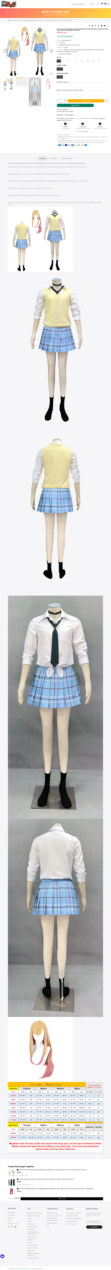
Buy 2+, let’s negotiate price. (65, 36)
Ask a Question (69, 115)
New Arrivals (60, 51)
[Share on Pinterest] (95, 26)
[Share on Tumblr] (98, 26)
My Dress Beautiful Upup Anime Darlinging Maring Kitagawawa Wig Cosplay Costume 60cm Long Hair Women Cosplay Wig (56, 1188)
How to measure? (71, 1224)
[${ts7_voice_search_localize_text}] (91, 4)
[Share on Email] (104, 26)
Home (9, 20)
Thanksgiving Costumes (71, 51)
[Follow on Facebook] (9, 1226)
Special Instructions (62, 82)
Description (42, 158)
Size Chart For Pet (71, 1221)
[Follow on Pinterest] (12, 1226)
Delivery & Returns (66, 158)
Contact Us (30, 1224)
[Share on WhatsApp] (108, 26)
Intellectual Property (33, 1258)
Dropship (29, 1242)
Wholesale (30, 1240)
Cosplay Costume (69, 50)
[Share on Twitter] (92, 26)
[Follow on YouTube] (16, 1226)
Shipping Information (33, 1216)
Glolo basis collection (80, 50)
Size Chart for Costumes (73, 1213)
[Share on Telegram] (101, 26)
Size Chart (54, 158)
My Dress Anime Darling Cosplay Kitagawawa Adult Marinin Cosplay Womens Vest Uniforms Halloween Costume (53, 1170)
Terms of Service (32, 1248)
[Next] (51, 50)
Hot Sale (101, 50)
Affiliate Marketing (32, 1245)
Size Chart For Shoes (72, 1216)
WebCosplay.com (66, 40)
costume (62, 42)
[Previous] (5, 50)
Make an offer (77, 106)
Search (29, 1218)
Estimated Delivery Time (34, 1213)
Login (9, 1221)
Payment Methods (32, 1227)
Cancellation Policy (52, 1223)
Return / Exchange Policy (54, 1216)
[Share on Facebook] (89, 26)
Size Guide (60, 115)
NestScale (86, 131)
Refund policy (31, 1229)
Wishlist (10, 1218)
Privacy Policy (31, 1250)
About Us (30, 1221)
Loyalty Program (32, 1237)
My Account (11, 1212)
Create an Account (13, 1223)
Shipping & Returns (52, 1213)
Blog (48, 1226)
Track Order (11, 1215)
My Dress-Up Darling (65, 54)
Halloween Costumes (93, 50)
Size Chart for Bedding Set (73, 1218)
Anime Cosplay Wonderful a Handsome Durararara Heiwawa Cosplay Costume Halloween (46, 1179)
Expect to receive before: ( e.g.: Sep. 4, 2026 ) (70, 90)
